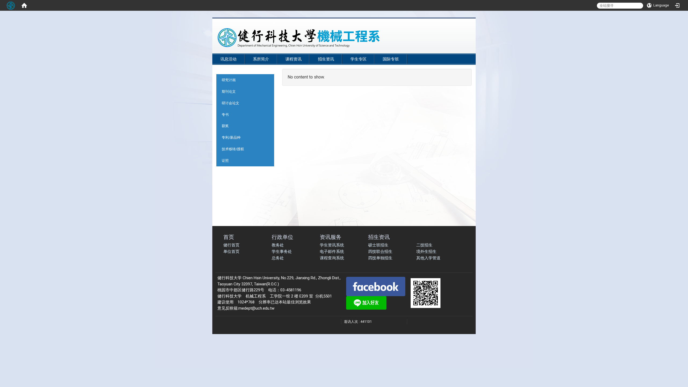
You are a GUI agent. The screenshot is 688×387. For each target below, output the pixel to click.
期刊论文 (229, 91)
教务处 (278, 245)
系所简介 (261, 59)
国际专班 (391, 59)
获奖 (225, 126)
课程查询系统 (332, 258)
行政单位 (282, 237)
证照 (225, 161)
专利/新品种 (231, 137)
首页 (228, 237)
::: (467, 51)
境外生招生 (426, 251)
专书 (225, 115)
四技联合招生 (380, 251)
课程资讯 (293, 59)
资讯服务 (330, 237)
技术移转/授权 (233, 149)
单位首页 (231, 251)
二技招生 (424, 245)
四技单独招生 (380, 258)
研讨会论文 (230, 103)
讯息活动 (228, 59)
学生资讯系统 (332, 245)
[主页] (330, 37)
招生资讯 (326, 59)
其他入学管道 (428, 258)
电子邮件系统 (332, 251)
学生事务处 (282, 251)
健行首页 (231, 245)
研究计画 (229, 80)
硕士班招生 (378, 245)
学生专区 (358, 59)
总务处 (278, 258)
